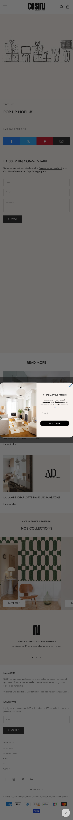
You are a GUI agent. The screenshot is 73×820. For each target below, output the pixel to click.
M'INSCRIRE (54, 423)
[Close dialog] (70, 385)
